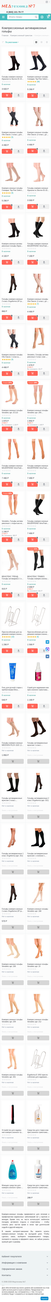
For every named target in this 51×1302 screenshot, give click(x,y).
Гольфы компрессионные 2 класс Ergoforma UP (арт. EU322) (13, 300)
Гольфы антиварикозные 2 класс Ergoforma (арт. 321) (38, 799)
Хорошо (44, 1298)
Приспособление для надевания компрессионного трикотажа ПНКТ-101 (12, 633)
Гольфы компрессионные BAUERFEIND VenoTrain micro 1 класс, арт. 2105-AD (12, 467)
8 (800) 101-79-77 (15, 12)
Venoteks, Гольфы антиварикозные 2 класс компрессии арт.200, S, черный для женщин (38, 356)
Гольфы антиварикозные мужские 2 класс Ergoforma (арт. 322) (12, 799)
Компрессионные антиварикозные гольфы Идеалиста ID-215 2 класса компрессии (13, 245)
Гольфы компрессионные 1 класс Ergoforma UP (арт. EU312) (13, 910)
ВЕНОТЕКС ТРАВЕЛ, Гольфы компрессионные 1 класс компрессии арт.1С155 (37, 577)
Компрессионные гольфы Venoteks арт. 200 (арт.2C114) (37, 411)
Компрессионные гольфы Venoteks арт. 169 (12, 965)
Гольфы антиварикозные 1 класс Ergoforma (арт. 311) (12, 854)
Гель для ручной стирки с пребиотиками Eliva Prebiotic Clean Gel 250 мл (12, 689)
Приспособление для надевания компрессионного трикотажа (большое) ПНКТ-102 (38, 633)
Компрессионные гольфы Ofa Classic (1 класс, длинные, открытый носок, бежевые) (38, 300)
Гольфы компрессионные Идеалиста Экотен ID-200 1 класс (37, 189)
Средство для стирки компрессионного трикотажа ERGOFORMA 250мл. (38, 1186)
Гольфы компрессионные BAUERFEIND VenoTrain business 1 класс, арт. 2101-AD (37, 522)
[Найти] (36, 17)
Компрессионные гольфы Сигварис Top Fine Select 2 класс (38, 78)
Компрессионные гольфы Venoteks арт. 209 (12, 1020)
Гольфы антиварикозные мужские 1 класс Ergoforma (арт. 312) (37, 744)
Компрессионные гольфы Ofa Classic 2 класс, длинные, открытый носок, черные (12, 133)
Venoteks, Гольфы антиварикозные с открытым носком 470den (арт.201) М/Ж (12, 522)
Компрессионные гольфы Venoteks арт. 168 (37, 910)
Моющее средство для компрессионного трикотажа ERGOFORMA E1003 (12, 1186)
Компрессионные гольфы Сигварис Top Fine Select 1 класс (12, 189)
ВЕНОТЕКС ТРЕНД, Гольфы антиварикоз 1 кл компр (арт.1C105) (12, 577)
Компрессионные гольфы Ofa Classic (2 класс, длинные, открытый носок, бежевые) (38, 133)
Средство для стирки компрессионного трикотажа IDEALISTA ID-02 (38, 1131)
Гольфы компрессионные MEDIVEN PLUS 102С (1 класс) (12, 744)
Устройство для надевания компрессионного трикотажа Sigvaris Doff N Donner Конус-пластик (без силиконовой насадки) (12, 1131)
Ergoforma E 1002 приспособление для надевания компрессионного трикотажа (37, 1076)
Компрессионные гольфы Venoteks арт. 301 (12, 1076)
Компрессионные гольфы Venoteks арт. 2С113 (12, 411)
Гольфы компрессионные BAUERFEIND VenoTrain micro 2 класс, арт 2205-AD (37, 467)
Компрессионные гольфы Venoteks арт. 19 (37, 965)
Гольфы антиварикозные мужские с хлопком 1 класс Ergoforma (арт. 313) (38, 854)
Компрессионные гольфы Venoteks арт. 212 (37, 1020)
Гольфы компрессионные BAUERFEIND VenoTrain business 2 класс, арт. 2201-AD (37, 245)
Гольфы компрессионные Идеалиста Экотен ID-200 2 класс (12, 78)
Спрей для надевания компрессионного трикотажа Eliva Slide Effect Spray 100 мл (38, 689)
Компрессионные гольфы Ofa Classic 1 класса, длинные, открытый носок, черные (12, 356)
